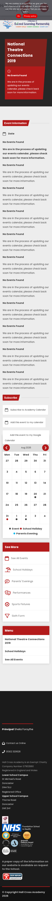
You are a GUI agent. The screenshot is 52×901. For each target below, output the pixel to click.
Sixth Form (18, 615)
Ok (18, 16)
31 (7, 516)
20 (35, 494)
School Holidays (23, 569)
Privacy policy (30, 16)
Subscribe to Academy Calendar (28, 409)
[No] (48, 10)
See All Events (19, 558)
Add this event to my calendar (26, 422)
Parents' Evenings (22, 581)
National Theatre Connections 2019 (25, 641)
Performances (22, 592)
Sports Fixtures (21, 604)
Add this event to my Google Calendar (23, 437)
